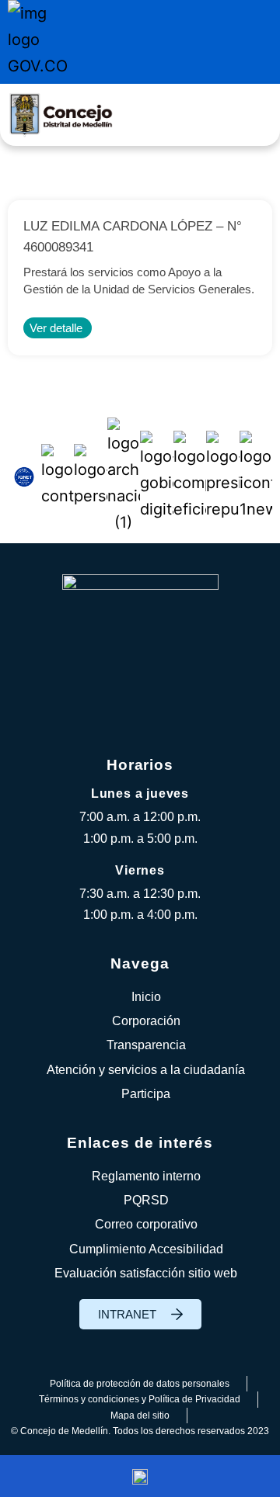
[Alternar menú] (253, 115)
